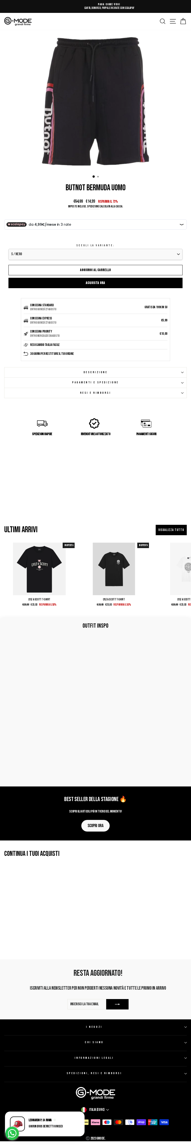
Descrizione (96, 372)
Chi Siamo (94, 1042)
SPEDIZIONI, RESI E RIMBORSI (94, 1073)
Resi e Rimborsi (95, 393)
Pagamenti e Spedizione (95, 382)
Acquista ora (95, 283)
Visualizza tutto (171, 530)
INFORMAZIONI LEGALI (94, 1058)
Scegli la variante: (95, 245)
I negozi (94, 1027)
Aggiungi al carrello (95, 270)
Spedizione (93, 206)
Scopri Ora (95, 825)
